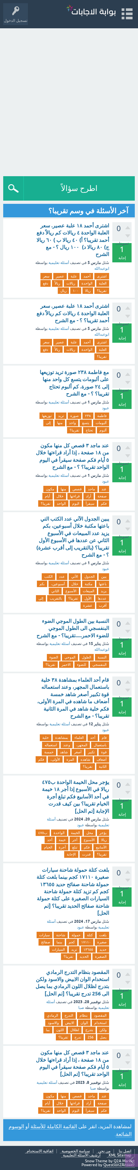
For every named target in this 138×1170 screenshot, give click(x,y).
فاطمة (102, 416)
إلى (48, 423)
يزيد (104, 591)
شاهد (64, 752)
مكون (50, 489)
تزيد (74, 949)
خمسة (49, 752)
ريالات (70, 283)
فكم (104, 503)
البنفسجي (99, 665)
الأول (87, 598)
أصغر (78, 752)
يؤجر (103, 833)
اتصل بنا (125, 1151)
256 (90, 1037)
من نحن (104, 1151)
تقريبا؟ (102, 291)
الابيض (69, 1023)
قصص (77, 489)
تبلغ (74, 847)
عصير (60, 276)
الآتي (74, 576)
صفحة (102, 496)
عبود (105, 408)
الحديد (84, 956)
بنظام (84, 1015)
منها (60, 423)
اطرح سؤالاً (79, 188)
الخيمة (75, 833)
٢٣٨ (88, 416)
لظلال (74, 1030)
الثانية (103, 766)
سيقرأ (90, 503)
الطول (86, 657)
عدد (62, 576)
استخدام (100, 1023)
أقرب (103, 605)
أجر (74, 840)
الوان (84, 1023)
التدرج (69, 1015)
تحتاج (89, 430)
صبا (81, 1007)
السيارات (58, 949)
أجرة (62, 847)
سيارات (44, 935)
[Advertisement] (69, 101)
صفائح (45, 942)
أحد (92, 737)
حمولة (76, 935)
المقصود (100, 1015)
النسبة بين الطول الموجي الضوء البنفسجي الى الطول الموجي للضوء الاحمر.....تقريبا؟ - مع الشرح (73, 628)
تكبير (91, 752)
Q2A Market (124, 1161)
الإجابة (71, 854)
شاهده (85, 759)
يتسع (85, 423)
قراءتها (75, 496)
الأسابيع (101, 847)
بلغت (103, 935)
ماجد (91, 489)
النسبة (102, 657)
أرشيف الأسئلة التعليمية (81, 1155)
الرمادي (52, 1015)
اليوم (75, 503)
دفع (45, 283)
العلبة (103, 283)
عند (104, 489)
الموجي (70, 657)
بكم (42, 584)
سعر (46, 276)
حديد (103, 949)
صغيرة (102, 942)
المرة (70, 759)
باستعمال (100, 745)
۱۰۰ (76, 291)
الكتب (48, 576)
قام (104, 737)
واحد (72, 423)
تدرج (77, 1037)
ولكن (103, 1030)
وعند (66, 745)
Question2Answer (119, 1165)
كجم (72, 942)
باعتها (103, 584)
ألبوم (103, 430)
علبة (74, 276)
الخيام (48, 847)
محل (89, 833)
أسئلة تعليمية (58, 262)
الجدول (89, 576)
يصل (103, 1037)
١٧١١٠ (86, 942)
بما (48, 1030)
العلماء (79, 737)
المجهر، (81, 745)
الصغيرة (101, 956)
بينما (59, 942)
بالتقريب (56, 598)
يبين (104, 576)
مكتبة (88, 584)
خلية (45, 737)
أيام (47, 496)
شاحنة (60, 935)
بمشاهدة (61, 737)
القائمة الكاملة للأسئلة (53, 1126)
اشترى (102, 276)
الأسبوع (70, 591)
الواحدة (87, 283)
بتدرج (89, 1030)
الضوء (53, 657)
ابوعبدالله (101, 268)
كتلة (90, 935)
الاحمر (66, 665)
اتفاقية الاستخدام (40, 1151)
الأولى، (55, 759)
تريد (61, 416)
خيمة (62, 840)
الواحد (61, 503)
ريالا (88, 291)
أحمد (87, 276)
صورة (74, 416)
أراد (88, 496)
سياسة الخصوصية (76, 1151)
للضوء (81, 665)
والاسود (53, 1023)
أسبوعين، (58, 584)
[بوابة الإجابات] (90, 11)
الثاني (55, 591)
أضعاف (102, 759)
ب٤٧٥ (42, 833)
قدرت (86, 854)
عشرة (87, 605)
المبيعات (88, 591)
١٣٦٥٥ (88, 949)
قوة (104, 752)
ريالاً (57, 283)
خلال (60, 496)
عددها (102, 598)
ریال (63, 291)
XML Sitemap (119, 1155)
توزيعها (47, 416)
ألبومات (101, 423)
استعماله (51, 745)
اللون (60, 1030)
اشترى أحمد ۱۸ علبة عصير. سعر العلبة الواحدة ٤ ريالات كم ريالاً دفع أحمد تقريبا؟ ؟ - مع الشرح (73, 313)
